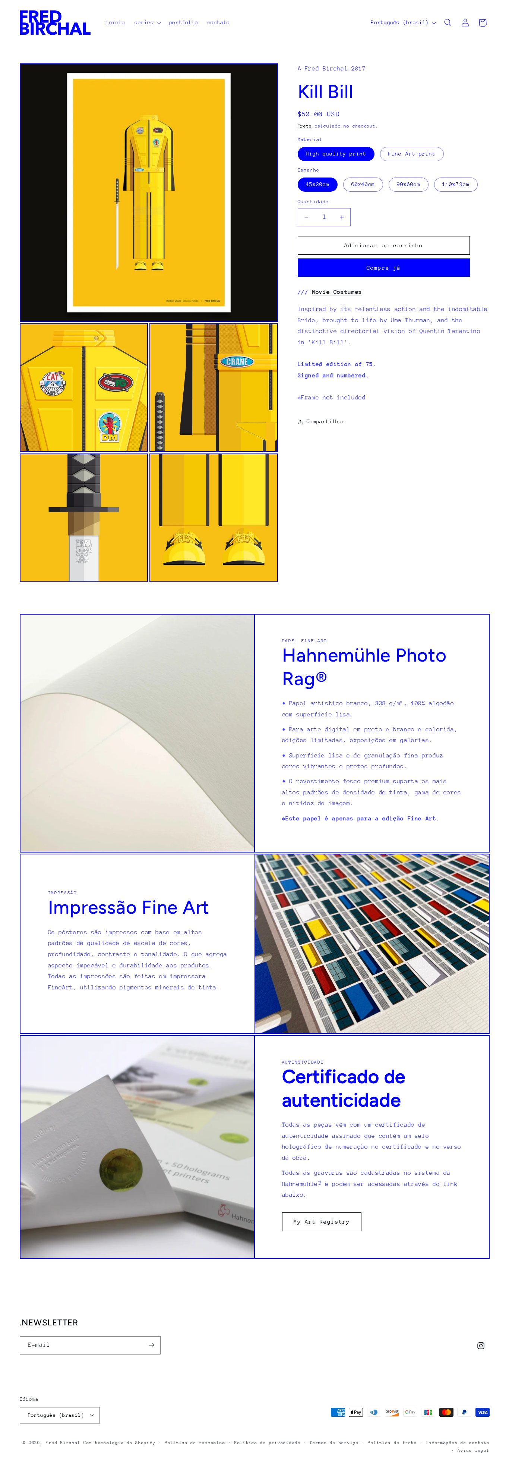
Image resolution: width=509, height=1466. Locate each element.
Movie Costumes (337, 292)
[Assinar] (151, 1345)
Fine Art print (412, 154)
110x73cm (455, 184)
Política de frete (392, 1442)
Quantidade (313, 202)
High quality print (336, 154)
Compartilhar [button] (326, 421)
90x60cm (408, 184)
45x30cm (317, 184)
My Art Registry (322, 1221)
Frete (305, 126)
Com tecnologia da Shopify (119, 1442)
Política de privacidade (267, 1442)
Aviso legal (473, 1450)
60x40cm (363, 184)
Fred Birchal (63, 1442)
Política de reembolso (195, 1442)
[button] (147, 23)
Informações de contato (457, 1442)
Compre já (383, 267)
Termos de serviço (334, 1442)
